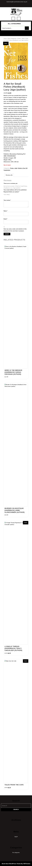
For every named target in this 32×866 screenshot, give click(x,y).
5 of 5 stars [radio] (14, 196)
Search (27, 28)
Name (5, 211)
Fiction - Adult (20, 38)
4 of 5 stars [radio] (11, 196)
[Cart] (16, 34)
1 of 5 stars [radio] (5, 196)
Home (5, 38)
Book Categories (12, 38)
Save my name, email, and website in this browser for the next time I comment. (15, 230)
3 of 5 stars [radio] (9, 196)
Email (5, 219)
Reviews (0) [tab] (9, 175)
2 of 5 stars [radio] (7, 196)
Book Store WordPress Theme (11, 863)
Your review (7, 200)
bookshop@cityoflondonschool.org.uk (17, 1)
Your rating (7, 194)
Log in (16, 836)
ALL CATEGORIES (14, 23)
